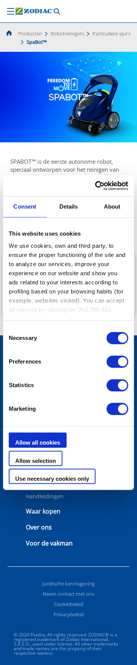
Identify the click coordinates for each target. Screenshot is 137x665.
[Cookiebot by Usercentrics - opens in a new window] (96, 186)
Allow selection (35, 461)
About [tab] (112, 206)
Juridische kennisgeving (68, 583)
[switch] (117, 362)
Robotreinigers (67, 33)
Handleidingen (45, 496)
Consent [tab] (24, 206)
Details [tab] (68, 206)
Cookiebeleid (68, 604)
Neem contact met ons (68, 593)
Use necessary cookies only (52, 478)
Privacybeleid (69, 614)
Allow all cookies (37, 442)
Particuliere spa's (111, 33)
